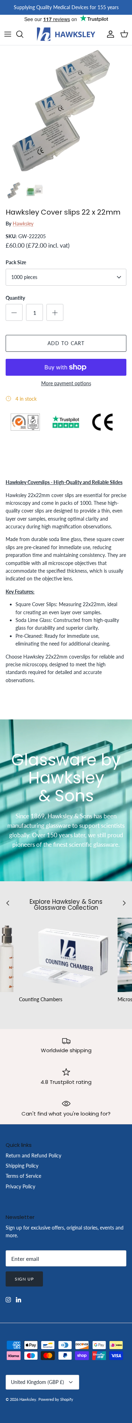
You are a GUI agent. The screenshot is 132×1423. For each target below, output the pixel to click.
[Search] (23, 34)
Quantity (15, 298)
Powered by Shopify (55, 1399)
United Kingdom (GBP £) (37, 1382)
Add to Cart (66, 343)
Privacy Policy (20, 1186)
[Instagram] (8, 1299)
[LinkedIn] (18, 1299)
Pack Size (16, 262)
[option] (66, 111)
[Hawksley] (66, 34)
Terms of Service (23, 1176)
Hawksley (23, 224)
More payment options (66, 383)
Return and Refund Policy (33, 1155)
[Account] (109, 34)
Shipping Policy (22, 1166)
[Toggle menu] (7, 34)
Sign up (24, 1279)
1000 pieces (24, 277)
